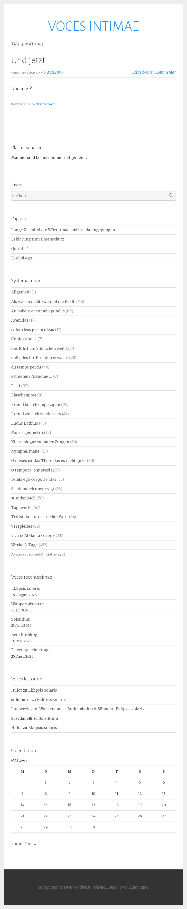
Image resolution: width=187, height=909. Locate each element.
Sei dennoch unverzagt (32, 489)
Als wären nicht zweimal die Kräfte (44, 301)
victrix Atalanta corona (33, 535)
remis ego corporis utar (33, 479)
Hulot (16, 690)
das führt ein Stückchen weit (38, 348)
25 (117, 816)
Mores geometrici (28, 432)
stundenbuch (23, 498)
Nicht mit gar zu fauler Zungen (40, 442)
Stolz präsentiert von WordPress (64, 887)
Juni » (30, 844)
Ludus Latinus (24, 423)
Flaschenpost (23, 395)
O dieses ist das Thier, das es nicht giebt (48, 460)
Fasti (15, 386)
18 (117, 805)
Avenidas (19, 320)
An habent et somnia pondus (38, 311)
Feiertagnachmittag (29, 650)
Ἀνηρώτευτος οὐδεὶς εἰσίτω (34, 554)
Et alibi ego (21, 258)
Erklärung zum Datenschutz (37, 239)
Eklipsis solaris (25, 588)
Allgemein (20, 292)
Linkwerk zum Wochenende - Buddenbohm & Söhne (60, 709)
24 (93, 816)
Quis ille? (19, 248)
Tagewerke (22, 507)
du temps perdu (26, 367)
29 (46, 827)
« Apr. (16, 844)
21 (22, 816)
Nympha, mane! (25, 451)
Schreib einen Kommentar (154, 72)
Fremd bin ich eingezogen (35, 404)
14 (22, 805)
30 (69, 827)
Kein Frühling (24, 634)
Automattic (138, 887)
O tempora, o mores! (30, 470)
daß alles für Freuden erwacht (39, 357)
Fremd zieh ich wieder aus (36, 414)
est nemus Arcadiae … (31, 376)
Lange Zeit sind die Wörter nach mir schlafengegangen (63, 230)
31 (93, 827)
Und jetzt (28, 60)
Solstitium (20, 619)
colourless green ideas (32, 329)
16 (69, 805)
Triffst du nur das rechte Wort (39, 517)
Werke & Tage (43, 104)
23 (69, 816)
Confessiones (24, 339)
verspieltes (21, 526)
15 (46, 805)
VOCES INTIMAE (93, 26)
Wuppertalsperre (27, 604)
